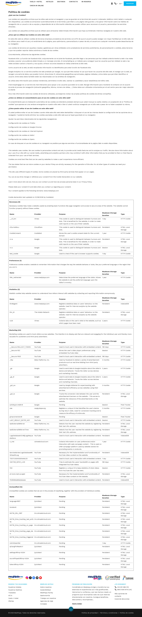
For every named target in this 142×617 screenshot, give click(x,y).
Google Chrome (35, 127)
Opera (32, 139)
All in (10, 595)
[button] (116, 4)
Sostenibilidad (45, 590)
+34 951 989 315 (123, 587)
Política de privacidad (90, 613)
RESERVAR (130, 3)
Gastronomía (45, 595)
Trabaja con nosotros (48, 598)
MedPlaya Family (46, 593)
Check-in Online (37, 5)
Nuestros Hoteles (14, 587)
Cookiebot (49, 197)
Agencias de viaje (46, 601)
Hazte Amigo (77, 604)
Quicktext (38, 501)
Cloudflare (38, 227)
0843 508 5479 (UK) (124, 590)
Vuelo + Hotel (13, 598)
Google (36, 239)
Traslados (12, 593)
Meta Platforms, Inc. (41, 360)
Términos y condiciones (108, 613)
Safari (32, 135)
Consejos (43, 604)
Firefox (32, 123)
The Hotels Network (41, 312)
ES (120, 4)
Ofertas (11, 601)
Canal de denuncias (122, 599)
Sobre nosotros (45, 587)
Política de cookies (127, 613)
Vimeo (36, 219)
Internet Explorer (36, 131)
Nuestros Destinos (15, 590)
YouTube (37, 347)
